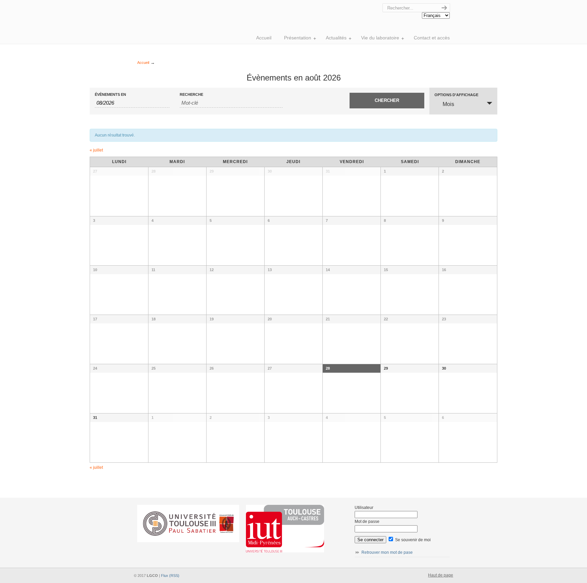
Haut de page (440, 575)
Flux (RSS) (170, 575)
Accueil (143, 62)
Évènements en (110, 94)
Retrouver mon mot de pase (387, 552)
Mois (448, 104)
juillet (96, 150)
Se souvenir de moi (412, 539)
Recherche (191, 94)
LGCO (232, 5)
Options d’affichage (456, 95)
